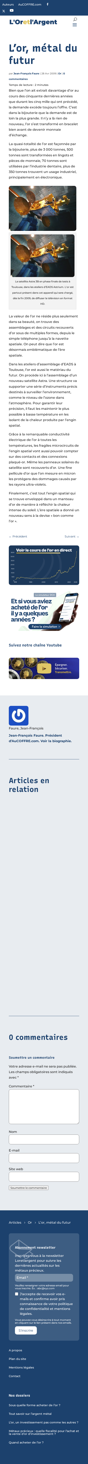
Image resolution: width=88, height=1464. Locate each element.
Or (59, 73)
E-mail (14, 1150)
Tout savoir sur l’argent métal (30, 1414)
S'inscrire (26, 1330)
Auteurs (8, 4)
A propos (15, 1350)
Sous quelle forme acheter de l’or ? (34, 1405)
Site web (16, 1169)
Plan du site (17, 1359)
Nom (13, 1132)
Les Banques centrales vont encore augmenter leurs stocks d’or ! (38, 1001)
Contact (14, 1376)
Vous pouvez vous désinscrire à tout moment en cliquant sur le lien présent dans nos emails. (43, 1321)
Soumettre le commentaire (28, 1187)
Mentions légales (21, 1367)
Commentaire (21, 1086)
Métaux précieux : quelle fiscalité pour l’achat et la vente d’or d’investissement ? (44, 1433)
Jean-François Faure (26, 73)
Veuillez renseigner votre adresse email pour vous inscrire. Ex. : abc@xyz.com (42, 1287)
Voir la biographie (56, 741)
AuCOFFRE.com (29, 4)
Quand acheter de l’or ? (26, 1442)
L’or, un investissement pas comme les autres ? (43, 1422)
